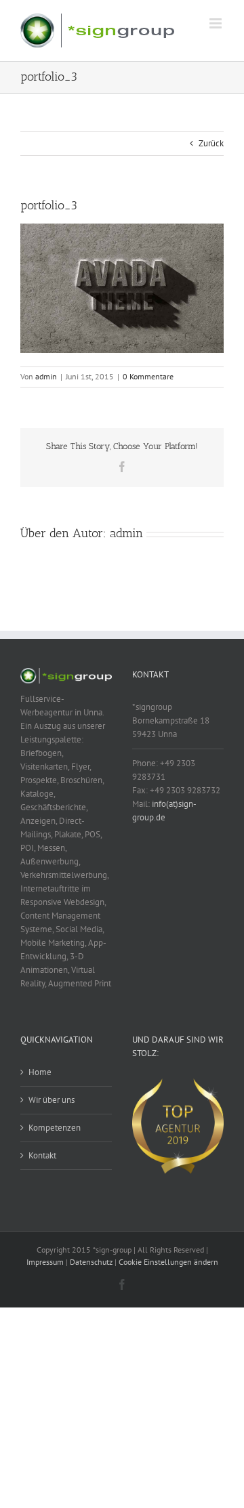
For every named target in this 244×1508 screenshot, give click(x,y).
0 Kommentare (148, 376)
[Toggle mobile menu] (216, 23)
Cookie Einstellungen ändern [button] (168, 1262)
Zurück (211, 143)
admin (46, 376)
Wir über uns (51, 1100)
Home (40, 1072)
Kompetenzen (54, 1127)
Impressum (45, 1262)
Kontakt (42, 1155)
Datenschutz (91, 1262)
